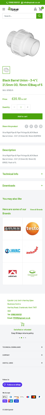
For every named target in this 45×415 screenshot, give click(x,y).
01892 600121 (14, 2)
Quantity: (6, 107)
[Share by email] (40, 126)
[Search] (39, 16)
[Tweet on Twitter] (36, 126)
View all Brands (36, 209)
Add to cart (22, 116)
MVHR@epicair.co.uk (21, 318)
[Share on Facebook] (26, 126)
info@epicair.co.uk (32, 2)
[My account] (35, 9)
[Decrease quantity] (14, 107)
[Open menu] (3, 9)
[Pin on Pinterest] (31, 126)
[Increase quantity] (27, 107)
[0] (40, 9)
